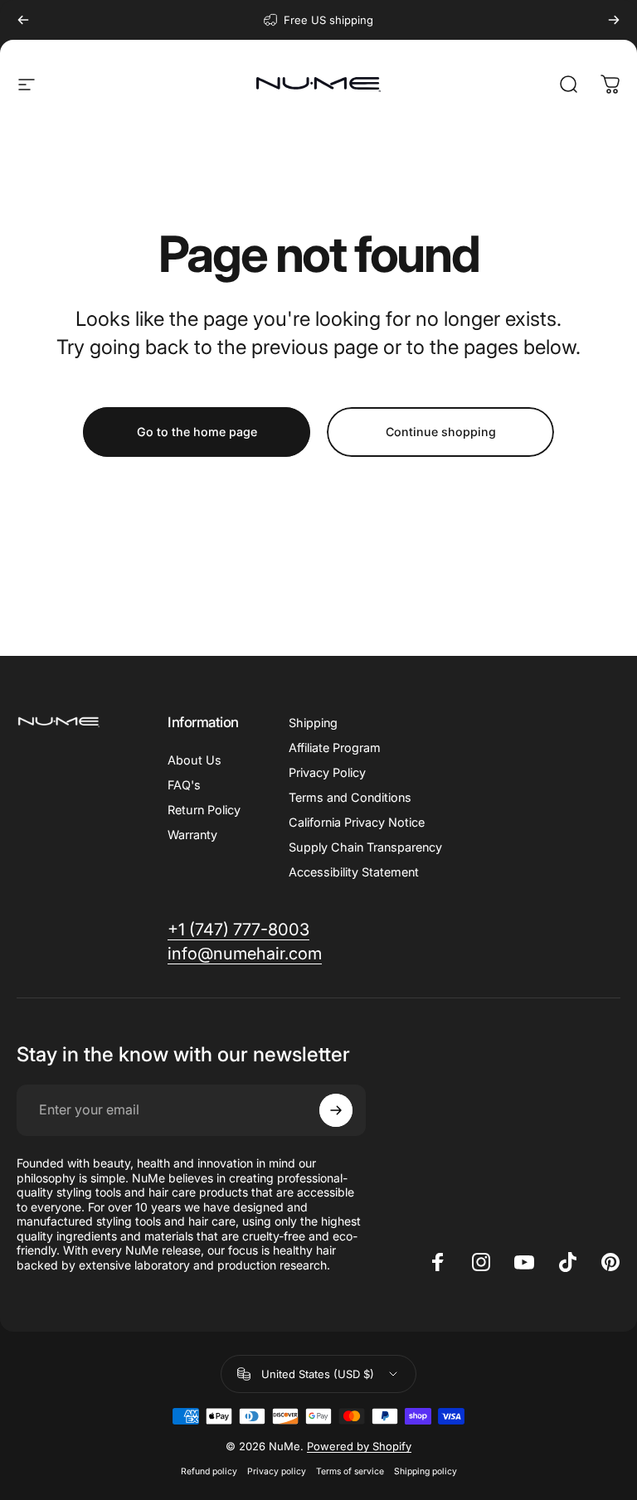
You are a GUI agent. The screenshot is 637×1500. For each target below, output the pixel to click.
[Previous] (23, 20)
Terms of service (350, 1471)
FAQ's (184, 785)
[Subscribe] (336, 1110)
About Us (194, 760)
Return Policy (204, 810)
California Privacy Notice (357, 822)
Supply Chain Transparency (365, 847)
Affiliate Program (335, 747)
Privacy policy (276, 1471)
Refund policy (209, 1471)
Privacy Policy (327, 772)
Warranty (192, 835)
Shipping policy (425, 1471)
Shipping (313, 723)
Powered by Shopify (359, 1446)
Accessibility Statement (354, 872)
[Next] (614, 20)
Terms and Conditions (350, 797)
